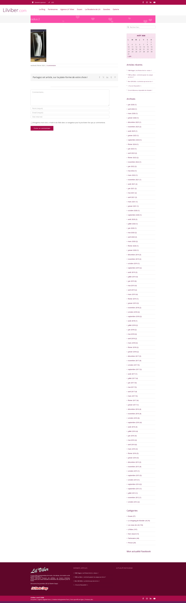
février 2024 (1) (133, 144)
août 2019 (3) (132, 272)
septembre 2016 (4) (135, 422)
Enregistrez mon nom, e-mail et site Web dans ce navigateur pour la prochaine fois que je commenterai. (69, 123)
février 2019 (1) (133, 299)
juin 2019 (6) (132, 281)
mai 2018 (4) (132, 334)
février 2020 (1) (133, 246)
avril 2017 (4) (132, 392)
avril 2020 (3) (132, 237)
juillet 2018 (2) (133, 325)
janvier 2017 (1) (133, 405)
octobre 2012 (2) (134, 502)
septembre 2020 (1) (135, 215)
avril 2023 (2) (132, 153)
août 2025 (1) (132, 131)
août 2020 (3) (132, 219)
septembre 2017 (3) (135, 369)
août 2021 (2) (132, 184)
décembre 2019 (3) (134, 255)
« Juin (129, 56)
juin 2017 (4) (132, 383)
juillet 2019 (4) (133, 277)
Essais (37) (131, 516)
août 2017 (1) (132, 374)
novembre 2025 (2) (134, 127)
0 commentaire (51, 65)
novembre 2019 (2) (134, 259)
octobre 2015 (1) (134, 471)
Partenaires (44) (133, 538)
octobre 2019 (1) (134, 263)
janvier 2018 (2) (133, 352)
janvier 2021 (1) (133, 206)
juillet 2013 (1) (133, 493)
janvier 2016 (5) (133, 458)
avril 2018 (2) (132, 338)
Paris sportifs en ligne (77, 599)
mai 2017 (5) (132, 387)
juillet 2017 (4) (133, 378)
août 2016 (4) (132, 427)
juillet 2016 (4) (133, 431)
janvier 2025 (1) (133, 135)
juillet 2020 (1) (133, 224)
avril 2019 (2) (132, 290)
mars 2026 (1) (133, 113)
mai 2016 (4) (132, 440)
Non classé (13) (133, 534)
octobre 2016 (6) (134, 418)
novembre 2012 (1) (134, 497)
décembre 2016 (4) (134, 409)
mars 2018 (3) (133, 343)
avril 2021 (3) (132, 197)
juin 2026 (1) (132, 105)
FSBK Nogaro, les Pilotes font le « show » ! (140, 70)
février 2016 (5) (133, 453)
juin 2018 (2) (132, 330)
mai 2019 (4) (132, 285)
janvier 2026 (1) (133, 118)
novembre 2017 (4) (134, 361)
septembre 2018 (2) (135, 316)
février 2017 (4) (133, 400)
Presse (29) (132, 543)
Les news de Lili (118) (135, 525)
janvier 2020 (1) (133, 250)
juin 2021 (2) (132, 188)
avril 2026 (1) (132, 109)
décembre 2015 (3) (134, 462)
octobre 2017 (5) (134, 365)
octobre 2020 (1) (134, 210)
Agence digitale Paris (44, 599)
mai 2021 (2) (132, 193)
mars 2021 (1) (133, 202)
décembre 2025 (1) (134, 122)
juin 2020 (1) (132, 228)
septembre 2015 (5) (135, 475)
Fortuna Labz (89, 599)
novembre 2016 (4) (134, 414)
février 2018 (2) (133, 347)
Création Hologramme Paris (60, 599)
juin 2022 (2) (132, 166)
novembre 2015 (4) (134, 467)
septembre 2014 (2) (135, 484)
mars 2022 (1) (133, 175)
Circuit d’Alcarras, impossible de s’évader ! (140, 90)
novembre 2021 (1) (134, 180)
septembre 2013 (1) (135, 489)
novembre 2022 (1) (134, 162)
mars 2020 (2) (133, 241)
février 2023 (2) (133, 158)
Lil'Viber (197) (132, 529)
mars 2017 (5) (133, 396)
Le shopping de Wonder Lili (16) (139, 521)
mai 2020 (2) (132, 233)
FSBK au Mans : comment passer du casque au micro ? (90, 577)
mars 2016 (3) (133, 449)
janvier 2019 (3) (133, 303)
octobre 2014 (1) (134, 480)
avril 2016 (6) (132, 444)
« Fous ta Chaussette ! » (134, 86)
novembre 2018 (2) (134, 308)
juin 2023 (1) (132, 149)
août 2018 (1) (132, 321)
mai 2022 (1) (132, 171)
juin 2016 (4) (132, 436)
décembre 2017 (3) (134, 356)
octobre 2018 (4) (134, 312)
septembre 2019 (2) (135, 268)
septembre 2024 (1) (135, 140)
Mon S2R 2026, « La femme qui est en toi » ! (140, 81)
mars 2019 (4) (133, 294)
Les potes (33, 599)
